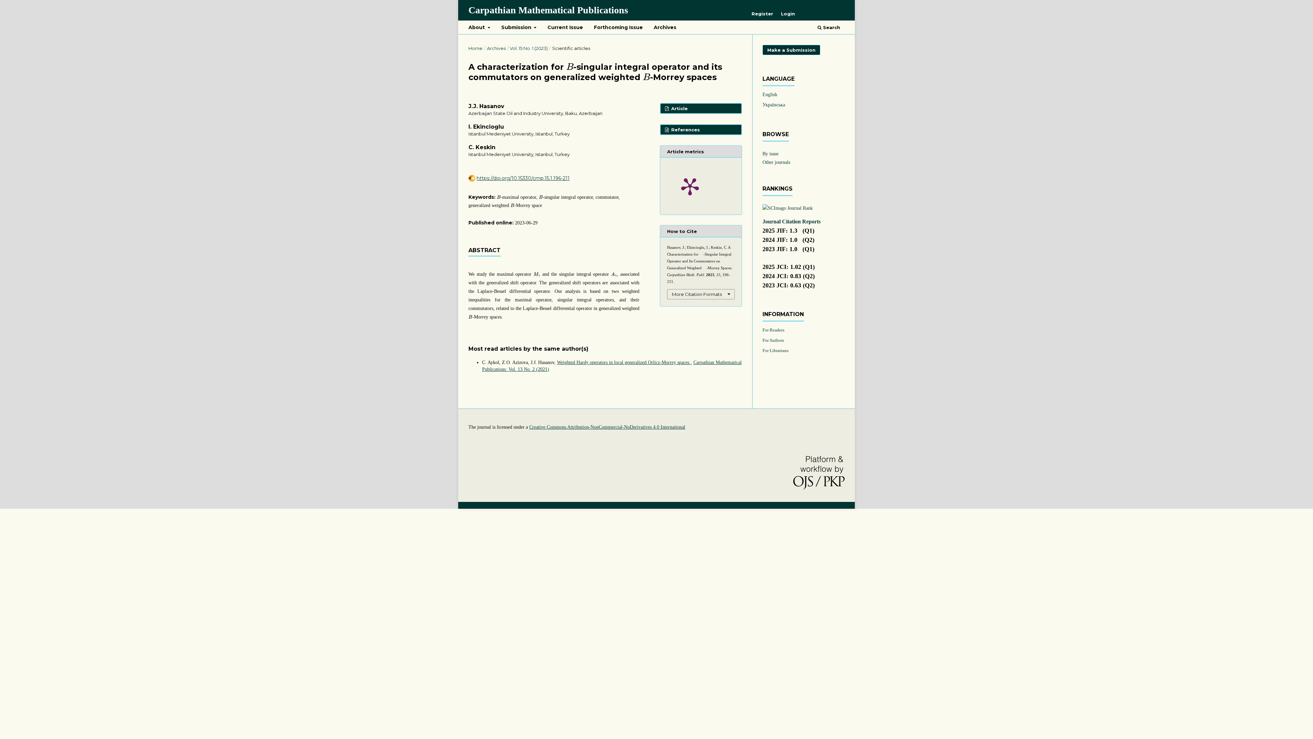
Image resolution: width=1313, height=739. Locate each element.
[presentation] (569, 66)
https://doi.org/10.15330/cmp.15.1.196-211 (523, 178)
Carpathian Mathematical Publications (548, 10)
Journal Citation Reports (791, 221)
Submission (517, 27)
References (685, 129)
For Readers (773, 330)
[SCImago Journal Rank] (787, 208)
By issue (770, 153)
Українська (773, 104)
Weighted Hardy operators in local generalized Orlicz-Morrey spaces (624, 362)
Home (475, 48)
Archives (665, 27)
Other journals (776, 162)
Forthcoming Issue (618, 27)
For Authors (773, 340)
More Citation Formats (697, 294)
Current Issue (565, 27)
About (477, 27)
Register (762, 13)
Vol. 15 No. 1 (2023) (529, 48)
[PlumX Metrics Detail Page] (690, 186)
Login (788, 13)
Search (831, 27)
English (769, 94)
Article (679, 108)
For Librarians (775, 350)
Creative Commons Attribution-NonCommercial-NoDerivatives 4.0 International (607, 427)
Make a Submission (791, 50)
